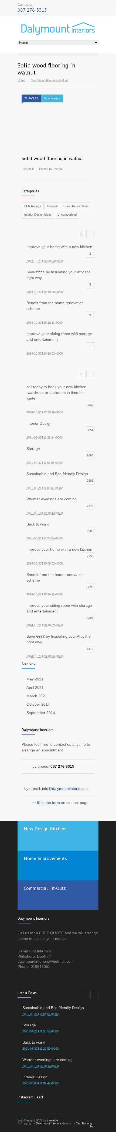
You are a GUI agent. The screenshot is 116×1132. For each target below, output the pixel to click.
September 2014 (40, 713)
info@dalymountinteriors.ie (65, 788)
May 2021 (34, 679)
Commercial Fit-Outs (45, 888)
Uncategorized (67, 214)
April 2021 (35, 687)
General (52, 206)
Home (21, 80)
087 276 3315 (32, 10)
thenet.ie (52, 1120)
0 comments (52, 98)
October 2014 (38, 704)
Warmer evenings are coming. (48, 1060)
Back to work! (33, 1042)
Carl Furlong (84, 1123)
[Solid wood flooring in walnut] (58, 129)
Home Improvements (45, 858)
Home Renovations (75, 206)
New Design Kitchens (45, 828)
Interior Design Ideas (38, 214)
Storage (29, 1025)
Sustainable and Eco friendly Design (53, 1007)
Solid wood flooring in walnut (52, 158)
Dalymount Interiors (49, 1123)
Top (92, 1126)
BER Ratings (32, 206)
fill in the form (48, 802)
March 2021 (36, 696)
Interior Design (34, 1077)
